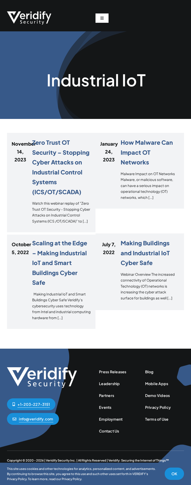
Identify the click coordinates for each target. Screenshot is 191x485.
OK (174, 473)
